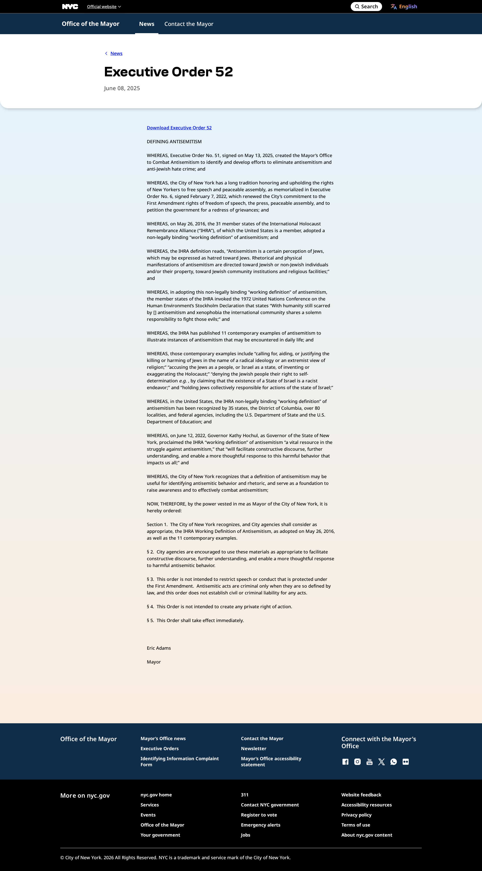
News (146, 23)
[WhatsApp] (394, 762)
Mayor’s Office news (163, 738)
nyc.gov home (156, 795)
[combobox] (404, 6)
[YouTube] (370, 762)
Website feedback (361, 795)
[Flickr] (406, 762)
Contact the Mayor (188, 23)
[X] (382, 762)
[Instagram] (357, 762)
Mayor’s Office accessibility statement (271, 761)
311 (245, 795)
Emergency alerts (260, 825)
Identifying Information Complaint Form (180, 761)
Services (150, 805)
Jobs (245, 835)
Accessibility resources (366, 805)
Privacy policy (356, 815)
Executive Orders (160, 748)
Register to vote (259, 815)
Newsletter (253, 748)
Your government (160, 835)
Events (148, 815)
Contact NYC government (270, 805)
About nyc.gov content (366, 835)
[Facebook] (345, 762)
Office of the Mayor (90, 23)
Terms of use (355, 825)
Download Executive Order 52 (179, 128)
